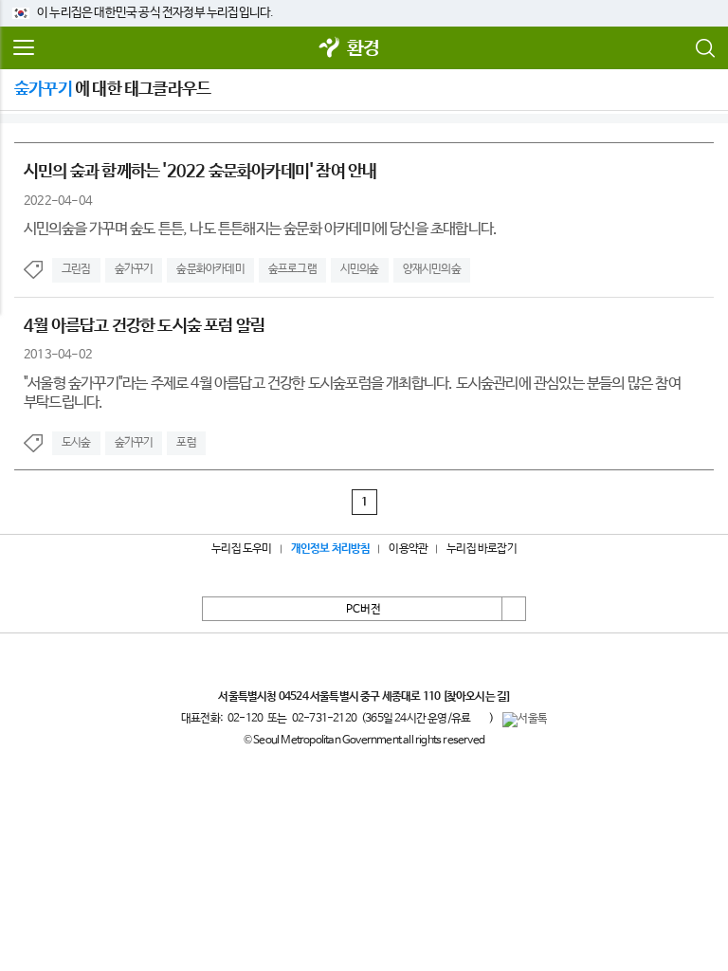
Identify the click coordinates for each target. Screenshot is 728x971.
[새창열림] (330, 48)
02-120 (245, 718)
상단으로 (513, 608)
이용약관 (408, 549)
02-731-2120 (324, 718)
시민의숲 (359, 269)
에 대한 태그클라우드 (112, 89)
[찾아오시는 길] (476, 697)
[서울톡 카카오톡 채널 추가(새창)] (524, 719)
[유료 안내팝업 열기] (479, 718)
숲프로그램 (292, 269)
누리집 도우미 (241, 549)
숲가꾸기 (134, 269)
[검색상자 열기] (704, 48)
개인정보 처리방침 (331, 549)
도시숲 (76, 442)
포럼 (185, 442)
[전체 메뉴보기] (23, 48)
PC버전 (363, 609)
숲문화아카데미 (210, 269)
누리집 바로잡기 (481, 549)
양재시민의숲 (432, 269)
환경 (363, 49)
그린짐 (76, 269)
